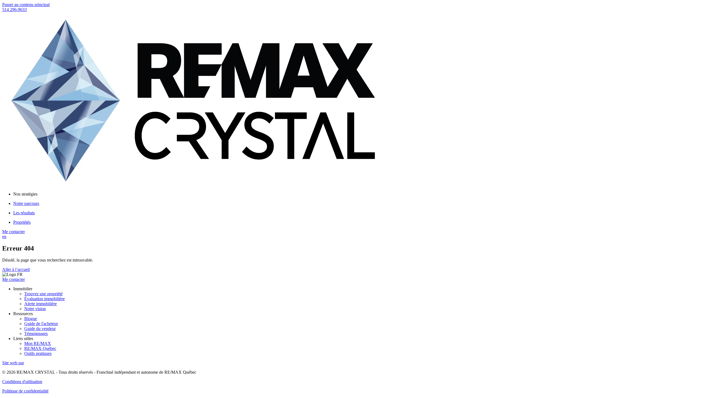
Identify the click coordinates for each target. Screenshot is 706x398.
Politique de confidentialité (25, 391)
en (4, 236)
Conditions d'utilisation (22, 381)
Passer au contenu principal (26, 4)
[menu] (358, 194)
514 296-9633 (14, 9)
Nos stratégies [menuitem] (25, 194)
